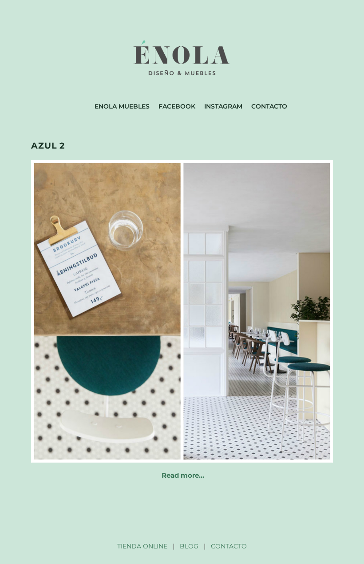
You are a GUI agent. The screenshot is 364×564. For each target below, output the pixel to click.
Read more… (183, 475)
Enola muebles (122, 106)
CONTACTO (229, 546)
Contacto (269, 106)
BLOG (189, 546)
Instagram (223, 106)
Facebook (176, 106)
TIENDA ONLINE (142, 546)
